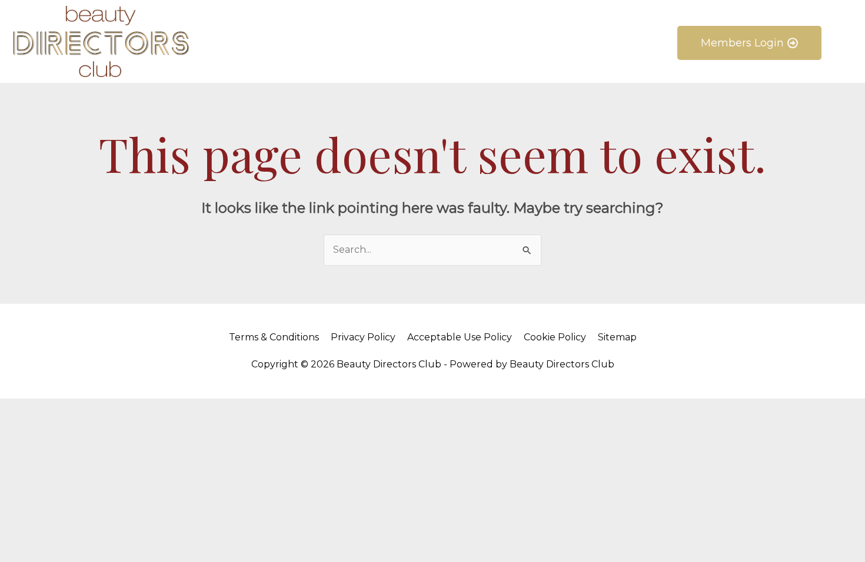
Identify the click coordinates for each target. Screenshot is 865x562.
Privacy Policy (363, 337)
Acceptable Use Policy (459, 337)
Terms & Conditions (274, 337)
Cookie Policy (555, 337)
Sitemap (617, 337)
